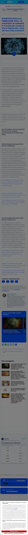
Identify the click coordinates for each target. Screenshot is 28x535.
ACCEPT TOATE (14, 531)
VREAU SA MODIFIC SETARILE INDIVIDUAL (14, 533)
